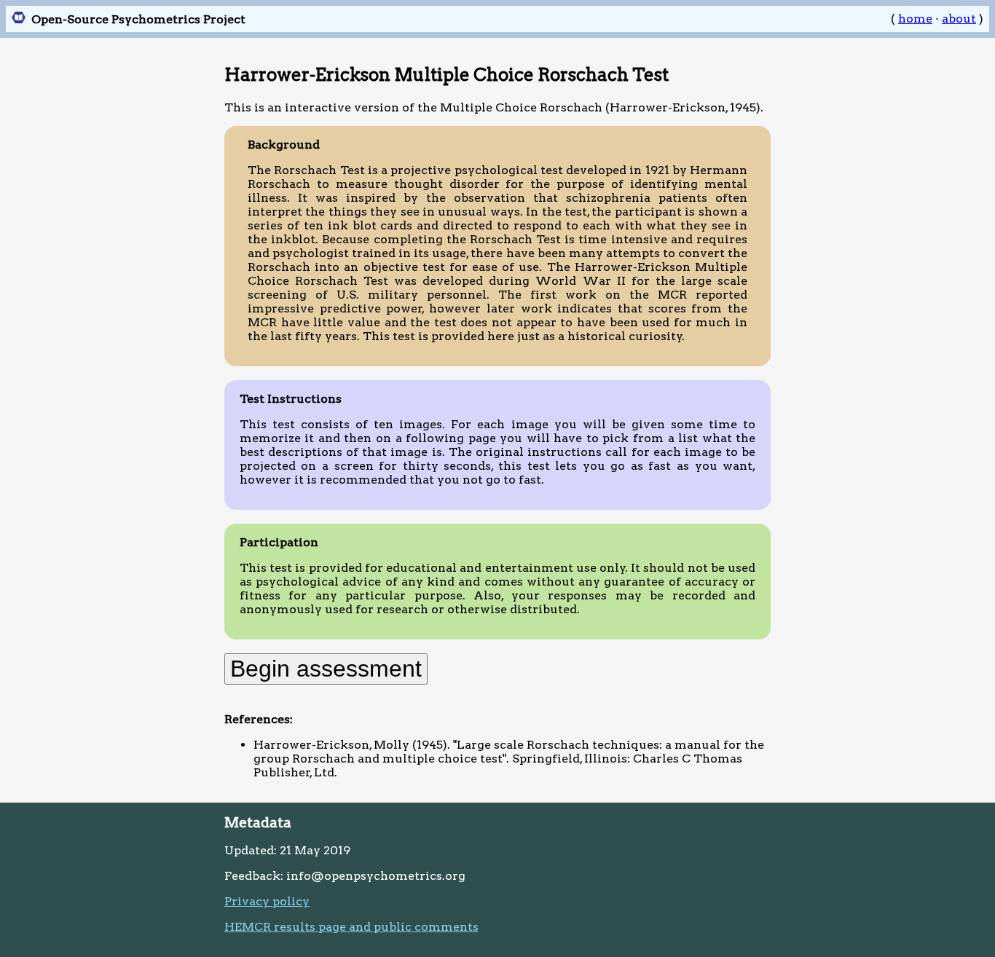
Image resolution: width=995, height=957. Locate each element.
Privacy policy (267, 901)
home (915, 18)
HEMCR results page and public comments (351, 927)
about (959, 18)
